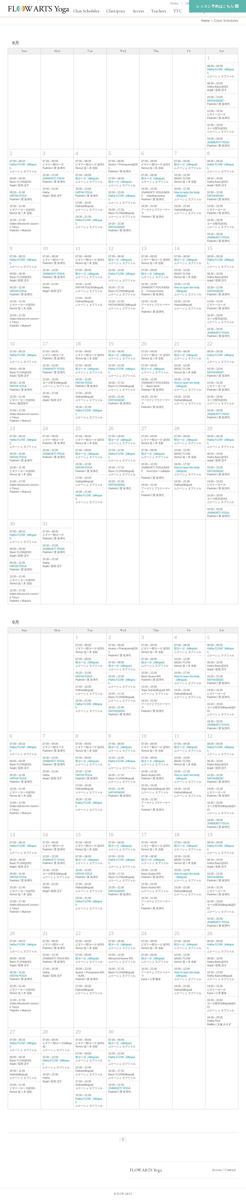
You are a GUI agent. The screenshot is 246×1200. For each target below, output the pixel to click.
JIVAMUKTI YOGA (218, 142)
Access (138, 10)
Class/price (115, 10)
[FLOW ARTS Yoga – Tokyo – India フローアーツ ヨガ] (38, 9)
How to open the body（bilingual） (187, 384)
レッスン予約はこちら (215, 6)
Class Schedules (86, 10)
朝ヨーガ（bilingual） (87, 178)
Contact (230, 1170)
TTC (177, 10)
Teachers (158, 10)
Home (174, 3)
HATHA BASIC (215, 100)
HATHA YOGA (18, 195)
